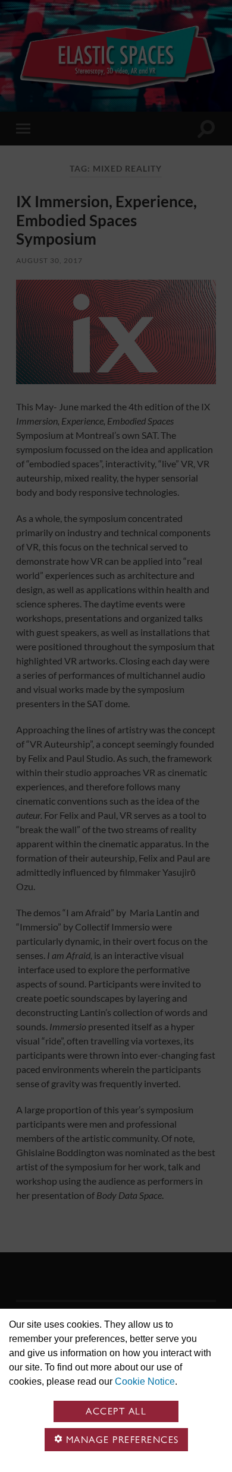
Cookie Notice (145, 1381)
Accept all (116, 1411)
